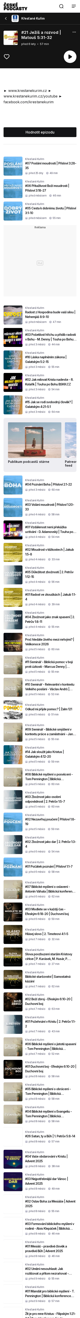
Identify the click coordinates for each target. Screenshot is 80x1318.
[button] (61, 6)
